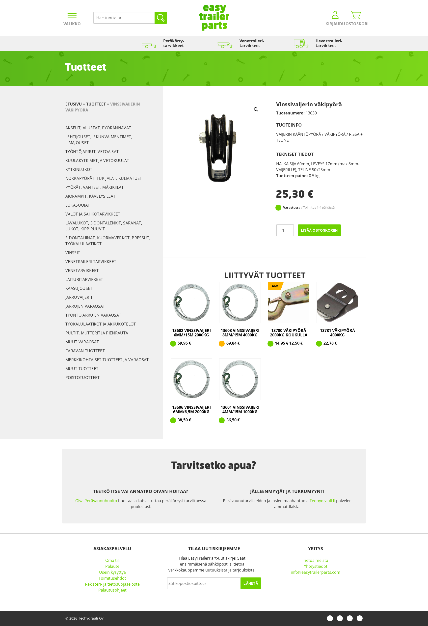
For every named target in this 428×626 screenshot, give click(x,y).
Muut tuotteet (81, 368)
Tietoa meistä (315, 560)
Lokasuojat (77, 205)
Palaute (112, 566)
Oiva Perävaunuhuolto (96, 500)
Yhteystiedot (315, 566)
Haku (161, 18)
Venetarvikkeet (82, 270)
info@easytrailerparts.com (315, 572)
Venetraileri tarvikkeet (90, 261)
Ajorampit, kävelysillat (90, 196)
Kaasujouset (79, 288)
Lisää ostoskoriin (319, 230)
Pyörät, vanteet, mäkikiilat (94, 187)
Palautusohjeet (112, 590)
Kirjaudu (335, 24)
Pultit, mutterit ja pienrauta (96, 333)
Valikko (72, 24)
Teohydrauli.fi (322, 500)
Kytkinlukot (78, 169)
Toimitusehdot (112, 578)
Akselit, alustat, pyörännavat (98, 128)
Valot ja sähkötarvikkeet (92, 214)
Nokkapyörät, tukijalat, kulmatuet (103, 178)
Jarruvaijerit (79, 297)
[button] (256, 109)
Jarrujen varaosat (85, 306)
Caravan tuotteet (85, 351)
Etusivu (73, 104)
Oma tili (112, 560)
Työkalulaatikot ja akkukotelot (100, 324)
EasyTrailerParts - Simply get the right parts (214, 18)
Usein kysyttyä (112, 572)
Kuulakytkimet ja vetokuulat (97, 160)
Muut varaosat (82, 342)
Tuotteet (96, 104)
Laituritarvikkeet (84, 279)
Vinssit (72, 252)
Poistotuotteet (82, 377)
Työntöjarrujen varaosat (93, 315)
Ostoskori (356, 24)
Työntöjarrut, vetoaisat (92, 151)
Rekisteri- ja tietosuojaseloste (112, 584)
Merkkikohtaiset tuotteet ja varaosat (107, 359)
